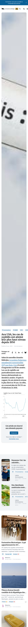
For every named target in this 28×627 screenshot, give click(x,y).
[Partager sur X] (16, 353)
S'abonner (14, 433)
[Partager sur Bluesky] (25, 352)
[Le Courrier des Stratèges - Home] (9, 8)
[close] (26, 2)
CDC (21, 330)
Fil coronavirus (6, 330)
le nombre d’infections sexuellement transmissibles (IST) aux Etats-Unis (13, 362)
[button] (20, 8)
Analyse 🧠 (16, 554)
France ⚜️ (4, 601)
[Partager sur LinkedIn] (19, 353)
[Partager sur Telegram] (22, 353)
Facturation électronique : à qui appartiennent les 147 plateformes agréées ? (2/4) (13, 544)
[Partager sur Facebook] (12, 353)
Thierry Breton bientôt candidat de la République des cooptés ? (13, 592)
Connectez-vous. (14, 439)
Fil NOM (15, 330)
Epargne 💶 (8, 554)
